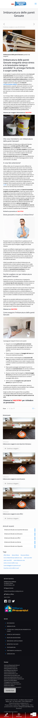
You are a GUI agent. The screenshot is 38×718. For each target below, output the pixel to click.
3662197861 (28, 112)
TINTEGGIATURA (11, 647)
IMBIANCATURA (11, 626)
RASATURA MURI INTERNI (13, 637)
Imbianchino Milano (9, 685)
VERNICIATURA (11, 654)
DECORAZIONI (10, 623)
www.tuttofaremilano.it (10, 672)
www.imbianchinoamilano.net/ (12, 675)
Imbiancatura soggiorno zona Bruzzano (14, 479)
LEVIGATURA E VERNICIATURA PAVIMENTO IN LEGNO (19, 630)
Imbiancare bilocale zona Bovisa (12, 542)
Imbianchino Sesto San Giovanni (12, 684)
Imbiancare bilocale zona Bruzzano (13, 534)
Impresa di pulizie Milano (10, 680)
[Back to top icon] (34, 714)
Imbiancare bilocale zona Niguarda (13, 546)
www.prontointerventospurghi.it (12, 687)
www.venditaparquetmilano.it (12, 665)
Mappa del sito (25, 705)
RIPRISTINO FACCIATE (12, 644)
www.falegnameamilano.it (11, 670)
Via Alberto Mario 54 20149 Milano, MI (9, 584)
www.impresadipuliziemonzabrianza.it (14, 679)
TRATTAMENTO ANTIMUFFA (14, 650)
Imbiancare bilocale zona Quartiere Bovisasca (16, 530)
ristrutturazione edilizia (10, 84)
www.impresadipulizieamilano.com (13, 677)
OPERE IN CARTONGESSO (13, 634)
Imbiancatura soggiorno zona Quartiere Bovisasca (17, 444)
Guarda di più (10, 690)
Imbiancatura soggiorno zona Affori (13, 514)
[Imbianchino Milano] (19, 3)
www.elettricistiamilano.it (10, 667)
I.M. (13, 27)
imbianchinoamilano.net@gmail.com (13, 591)
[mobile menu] (35, 3)
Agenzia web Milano (26, 706)
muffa (4, 185)
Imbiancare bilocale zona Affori (12, 538)
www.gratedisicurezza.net (10, 668)
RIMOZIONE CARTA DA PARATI (15, 641)
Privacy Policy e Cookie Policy (12, 705)
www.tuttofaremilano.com (11, 673)
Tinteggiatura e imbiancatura (11, 682)
